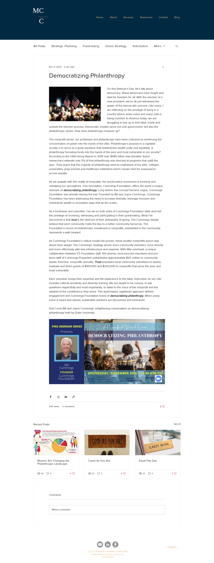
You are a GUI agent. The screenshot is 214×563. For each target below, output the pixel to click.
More (157, 46)
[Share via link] (73, 396)
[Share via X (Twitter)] (58, 396)
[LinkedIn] (108, 544)
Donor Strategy (115, 46)
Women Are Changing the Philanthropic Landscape (53, 462)
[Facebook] (115, 544)
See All (177, 424)
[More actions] (163, 67)
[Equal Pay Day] (157, 442)
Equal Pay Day (148, 460)
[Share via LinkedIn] (65, 396)
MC (38, 10)
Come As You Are (99, 460)
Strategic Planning (64, 46)
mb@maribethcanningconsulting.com (108, 554)
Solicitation (140, 46)
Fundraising (91, 46)
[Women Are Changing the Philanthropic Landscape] (56, 442)
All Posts (39, 46)
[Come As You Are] (107, 442)
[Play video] (107, 351)
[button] (163, 17)
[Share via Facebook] (50, 396)
